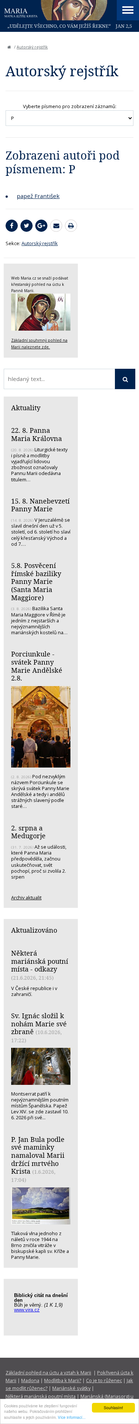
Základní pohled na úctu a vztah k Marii (48, 1372)
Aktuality (25, 407)
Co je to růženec (104, 1380)
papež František (38, 196)
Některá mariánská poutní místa (41, 1396)
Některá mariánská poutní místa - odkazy (39, 961)
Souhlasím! (113, 1407)
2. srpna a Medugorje (28, 831)
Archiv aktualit (26, 897)
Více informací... (72, 1417)
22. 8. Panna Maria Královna (36, 434)
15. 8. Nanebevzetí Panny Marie (40, 505)
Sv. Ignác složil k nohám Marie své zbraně (39, 1023)
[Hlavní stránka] (9, 47)
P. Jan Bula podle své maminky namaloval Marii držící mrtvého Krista (37, 1155)
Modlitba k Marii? (62, 1380)
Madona (30, 1380)
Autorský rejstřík (32, 47)
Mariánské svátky (71, 1388)
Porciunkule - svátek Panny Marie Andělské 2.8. (36, 665)
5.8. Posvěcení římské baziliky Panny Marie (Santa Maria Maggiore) (36, 581)
